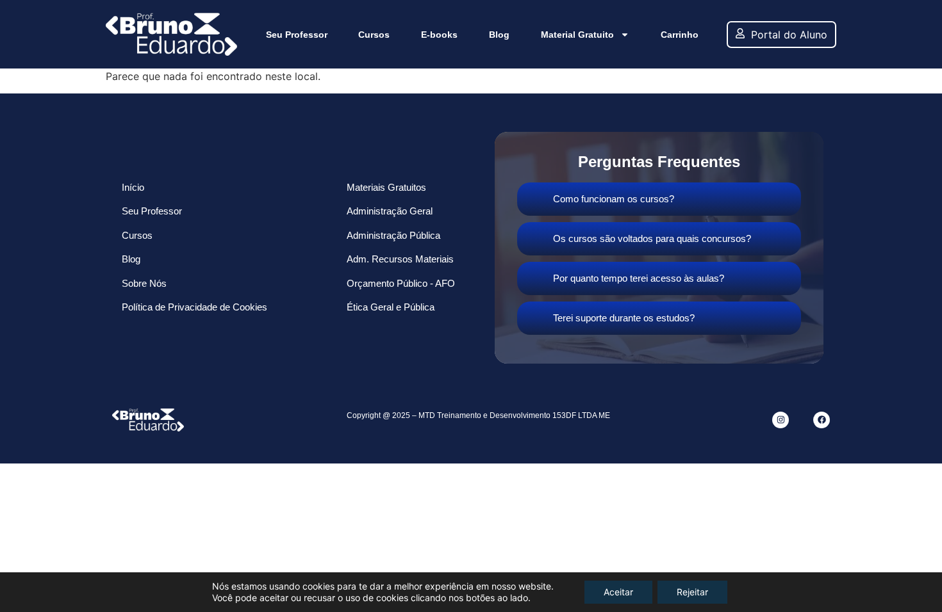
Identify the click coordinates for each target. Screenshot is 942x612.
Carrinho (679, 34)
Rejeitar (692, 591)
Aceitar (618, 591)
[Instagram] (780, 420)
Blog (499, 34)
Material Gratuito (577, 34)
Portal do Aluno (789, 34)
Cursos (374, 34)
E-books (439, 34)
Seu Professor (296, 34)
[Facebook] (821, 420)
